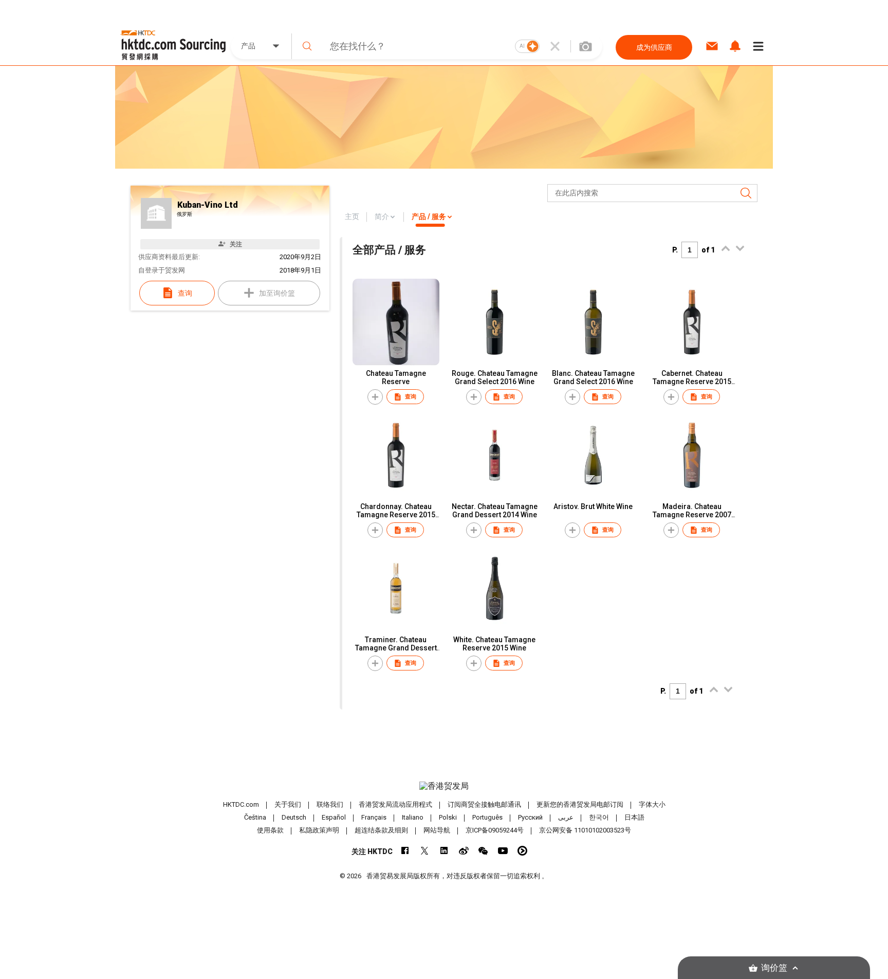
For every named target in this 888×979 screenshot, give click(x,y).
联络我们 (330, 804)
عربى (566, 817)
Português (487, 817)
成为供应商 (654, 47)
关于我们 (287, 804)
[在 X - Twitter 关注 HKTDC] (425, 851)
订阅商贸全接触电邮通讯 (484, 804)
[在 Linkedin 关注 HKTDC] (444, 851)
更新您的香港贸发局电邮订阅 (579, 804)
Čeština (255, 817)
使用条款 (270, 830)
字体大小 (652, 804)
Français (373, 817)
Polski (448, 817)
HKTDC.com (241, 804)
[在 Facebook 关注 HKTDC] (405, 851)
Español (334, 817)
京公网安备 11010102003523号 (585, 830)
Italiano (412, 817)
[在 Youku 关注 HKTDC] (522, 851)
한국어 (599, 817)
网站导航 (436, 830)
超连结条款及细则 (381, 830)
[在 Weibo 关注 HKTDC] (464, 851)
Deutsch (294, 817)
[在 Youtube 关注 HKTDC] (503, 851)
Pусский (530, 817)
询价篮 (774, 968)
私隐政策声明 (319, 830)
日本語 (634, 817)
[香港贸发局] (444, 786)
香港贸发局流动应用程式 (395, 804)
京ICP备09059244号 (495, 830)
